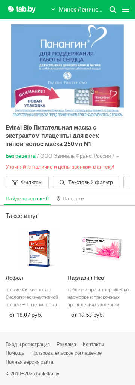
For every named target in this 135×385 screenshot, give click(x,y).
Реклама (66, 344)
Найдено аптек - (27, 198)
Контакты (93, 344)
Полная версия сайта (29, 361)
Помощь (15, 352)
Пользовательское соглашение (66, 352)
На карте (73, 198)
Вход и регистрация (28, 344)
